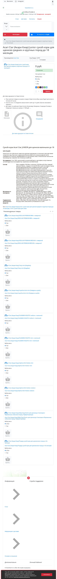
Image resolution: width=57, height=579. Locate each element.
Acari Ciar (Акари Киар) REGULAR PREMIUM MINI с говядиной (22, 218)
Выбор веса (38, 76)
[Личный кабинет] (52, 3)
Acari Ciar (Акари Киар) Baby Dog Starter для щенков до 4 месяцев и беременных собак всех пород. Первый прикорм (28, 418)
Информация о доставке (12, 531)
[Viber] (42, 87)
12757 (11, 208)
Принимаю (46, 574)
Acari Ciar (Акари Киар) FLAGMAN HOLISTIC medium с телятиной (23, 318)
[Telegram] (47, 87)
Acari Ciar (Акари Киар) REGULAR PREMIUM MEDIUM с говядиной (23, 243)
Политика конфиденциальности (21, 577)
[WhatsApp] (44, 87)
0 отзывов (42, 60)
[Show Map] (28, 478)
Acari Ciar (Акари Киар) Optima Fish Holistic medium (19, 390)
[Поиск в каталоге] (53, 26)
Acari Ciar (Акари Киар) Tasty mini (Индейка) (17, 268)
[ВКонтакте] (36, 87)
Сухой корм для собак (20, 208)
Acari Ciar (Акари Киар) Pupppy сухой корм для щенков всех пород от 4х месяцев (28, 445)
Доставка (24, 19)
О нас (17, 19)
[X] (40, 87)
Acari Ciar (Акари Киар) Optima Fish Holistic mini (18, 366)
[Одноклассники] (38, 87)
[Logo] (28, 8)
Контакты (32, 19)
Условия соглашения (11, 556)
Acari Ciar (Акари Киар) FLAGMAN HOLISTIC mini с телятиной (22, 341)
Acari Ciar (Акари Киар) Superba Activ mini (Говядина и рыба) (22, 293)
